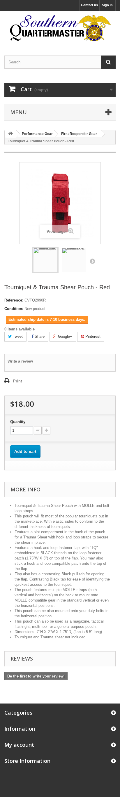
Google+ (64, 336)
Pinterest (92, 336)
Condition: (13, 308)
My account (19, 744)
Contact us (89, 5)
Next (92, 261)
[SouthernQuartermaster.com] (60, 28)
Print (17, 381)
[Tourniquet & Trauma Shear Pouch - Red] (45, 260)
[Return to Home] (10, 134)
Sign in (107, 5)
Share (39, 336)
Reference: (13, 300)
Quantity (17, 422)
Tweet (17, 336)
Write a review (20, 361)
